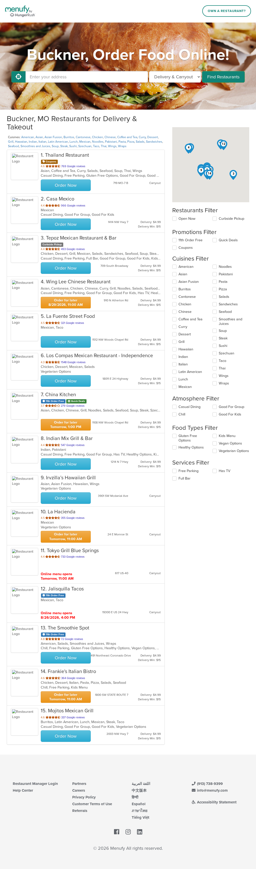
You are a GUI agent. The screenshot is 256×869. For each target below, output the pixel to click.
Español (139, 804)
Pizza (130, 141)
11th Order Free (190, 240)
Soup (55, 146)
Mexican (84, 141)
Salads (140, 141)
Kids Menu (227, 436)
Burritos (69, 137)
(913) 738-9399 (209, 783)
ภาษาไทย (140, 810)
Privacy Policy (84, 797)
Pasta (122, 141)
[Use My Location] (18, 77)
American (27, 137)
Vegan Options (230, 443)
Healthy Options (191, 447)
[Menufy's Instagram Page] (128, 832)
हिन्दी (135, 797)
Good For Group (231, 407)
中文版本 (139, 790)
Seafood (13, 146)
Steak (64, 146)
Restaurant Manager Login (35, 783)
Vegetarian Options (234, 451)
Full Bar (184, 478)
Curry (142, 137)
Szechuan (85, 146)
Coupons (185, 248)
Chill (181, 414)
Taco (96, 146)
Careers (78, 790)
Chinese (110, 137)
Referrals (79, 810)
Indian (33, 141)
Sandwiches (154, 141)
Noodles (98, 141)
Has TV (224, 471)
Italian (42, 141)
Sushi (73, 146)
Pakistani (111, 141)
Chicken (97, 137)
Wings (112, 146)
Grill (11, 141)
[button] (233, 175)
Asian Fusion (53, 137)
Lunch (74, 141)
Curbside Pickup (231, 218)
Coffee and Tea (127, 137)
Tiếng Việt (140, 817)
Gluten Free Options (187, 438)
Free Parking (188, 471)
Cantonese (83, 137)
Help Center (23, 790)
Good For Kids (230, 414)
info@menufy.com (212, 790)
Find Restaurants (223, 77)
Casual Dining (189, 407)
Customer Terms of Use (92, 804)
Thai (103, 146)
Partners (79, 783)
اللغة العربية (141, 783)
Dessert (152, 137)
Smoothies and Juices (35, 146)
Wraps (122, 146)
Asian (39, 137)
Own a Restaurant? (227, 11)
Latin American (58, 141)
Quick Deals (228, 240)
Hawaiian (21, 141)
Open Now (187, 218)
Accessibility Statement (216, 802)
